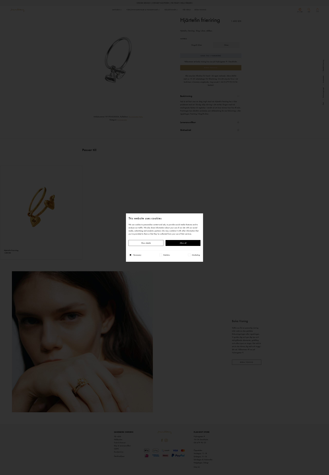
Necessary (137, 255)
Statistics (166, 255)
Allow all (183, 243)
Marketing (196, 255)
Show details (146, 243)
